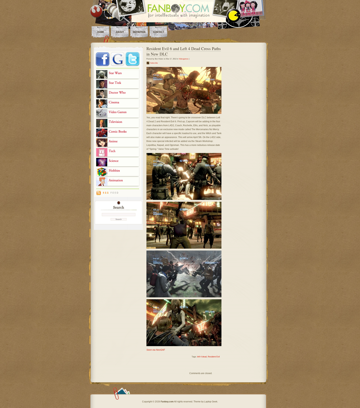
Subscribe (154, 63)
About (120, 32)
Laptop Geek (210, 401)
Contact (158, 32)
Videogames (183, 59)
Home (100, 32)
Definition (139, 32)
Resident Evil (214, 357)
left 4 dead (202, 357)
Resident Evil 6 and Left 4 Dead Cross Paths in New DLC (183, 51)
